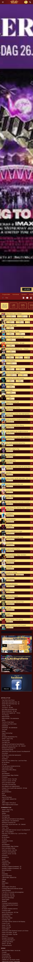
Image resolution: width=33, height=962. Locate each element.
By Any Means (6, 762)
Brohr (3, 793)
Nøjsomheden (6, 716)
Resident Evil (5, 857)
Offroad (4, 795)
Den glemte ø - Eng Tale (8, 896)
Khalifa (4, 731)
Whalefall (4, 901)
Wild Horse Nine (6, 916)
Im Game (4, 764)
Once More (5, 753)
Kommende (16, 294)
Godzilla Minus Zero (7, 914)
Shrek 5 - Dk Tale (6, 943)
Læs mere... (7, 669)
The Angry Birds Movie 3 (8, 940)
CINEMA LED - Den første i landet (10, 959)
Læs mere (27, 289)
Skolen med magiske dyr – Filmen (11, 713)
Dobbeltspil (5, 726)
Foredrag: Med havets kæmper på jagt (12, 888)
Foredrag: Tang (6, 919)
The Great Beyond (7, 945)
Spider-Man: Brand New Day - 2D (10, 702)
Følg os (6, 689)
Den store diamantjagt (8, 897)
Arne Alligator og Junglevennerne (11, 786)
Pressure (4, 771)
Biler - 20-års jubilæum (8, 831)
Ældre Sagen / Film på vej (9, 803)
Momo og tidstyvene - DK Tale (10, 912)
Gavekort (24, 294)
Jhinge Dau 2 (5, 864)
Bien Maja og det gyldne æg (9, 709)
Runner (4, 859)
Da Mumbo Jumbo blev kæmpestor (11, 755)
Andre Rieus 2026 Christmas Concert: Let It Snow (15, 930)
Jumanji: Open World (7, 941)
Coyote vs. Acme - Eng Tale (9, 779)
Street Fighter (5, 899)
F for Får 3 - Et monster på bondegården (13, 892)
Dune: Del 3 (5, 936)
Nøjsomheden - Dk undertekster (10, 718)
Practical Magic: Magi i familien (10, 775)
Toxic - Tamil (5, 757)
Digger (3, 801)
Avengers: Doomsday (8, 938)
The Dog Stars (6, 740)
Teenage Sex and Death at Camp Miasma (13, 744)
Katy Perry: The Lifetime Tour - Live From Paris (14, 760)
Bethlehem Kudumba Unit (8, 748)
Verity (3, 885)
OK (4, 645)
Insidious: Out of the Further (9, 724)
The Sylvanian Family (7, 749)
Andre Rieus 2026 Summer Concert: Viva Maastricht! (16, 751)
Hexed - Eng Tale (6, 927)
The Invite (4, 729)
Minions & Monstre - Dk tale (9, 711)
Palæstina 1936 (6, 863)
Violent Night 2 (6, 929)
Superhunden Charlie (7, 768)
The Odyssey (5, 715)
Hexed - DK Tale (6, 925)
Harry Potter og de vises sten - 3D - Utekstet (14, 746)
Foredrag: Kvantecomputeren (10, 903)
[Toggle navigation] (30, 2)
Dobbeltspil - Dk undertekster (9, 727)
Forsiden (4, 952)
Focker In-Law (6, 923)
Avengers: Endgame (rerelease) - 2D (11, 866)
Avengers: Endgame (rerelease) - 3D (11, 868)
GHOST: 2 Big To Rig (7, 738)
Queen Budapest (6, 890)
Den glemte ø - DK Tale (8, 894)
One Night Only (6, 742)
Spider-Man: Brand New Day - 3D (10, 704)
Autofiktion (5, 759)
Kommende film (6, 956)
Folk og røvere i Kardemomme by (11, 766)
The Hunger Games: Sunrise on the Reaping (13, 921)
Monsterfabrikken (6, 792)
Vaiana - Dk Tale (6, 705)
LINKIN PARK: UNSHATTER (9, 799)
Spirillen (4, 735)
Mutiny (3, 720)
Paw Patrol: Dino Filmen (8, 700)
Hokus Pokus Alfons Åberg (9, 770)
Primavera (4, 777)
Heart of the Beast (7, 797)
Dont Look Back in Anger (8, 782)
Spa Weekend (5, 773)
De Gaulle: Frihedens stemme (10, 908)
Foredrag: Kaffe (6, 910)
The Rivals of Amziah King (9, 784)
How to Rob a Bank (7, 918)
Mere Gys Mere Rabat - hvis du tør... (11, 950)
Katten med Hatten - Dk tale (9, 932)
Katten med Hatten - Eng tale (9, 934)
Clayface (4, 907)
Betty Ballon (5, 883)
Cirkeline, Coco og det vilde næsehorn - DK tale (14, 788)
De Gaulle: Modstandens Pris (9, 737)
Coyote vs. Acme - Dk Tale (9, 781)
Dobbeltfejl (5, 874)
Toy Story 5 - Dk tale (7, 707)
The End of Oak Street (8, 722)
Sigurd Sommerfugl (7, 733)
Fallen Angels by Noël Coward (10, 804)
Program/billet (6, 294)
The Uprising (5, 790)
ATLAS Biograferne (14, 2)
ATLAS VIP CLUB (6, 958)
